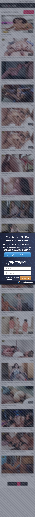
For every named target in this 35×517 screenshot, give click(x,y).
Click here (9, 279)
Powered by (14, 282)
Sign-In (26, 278)
